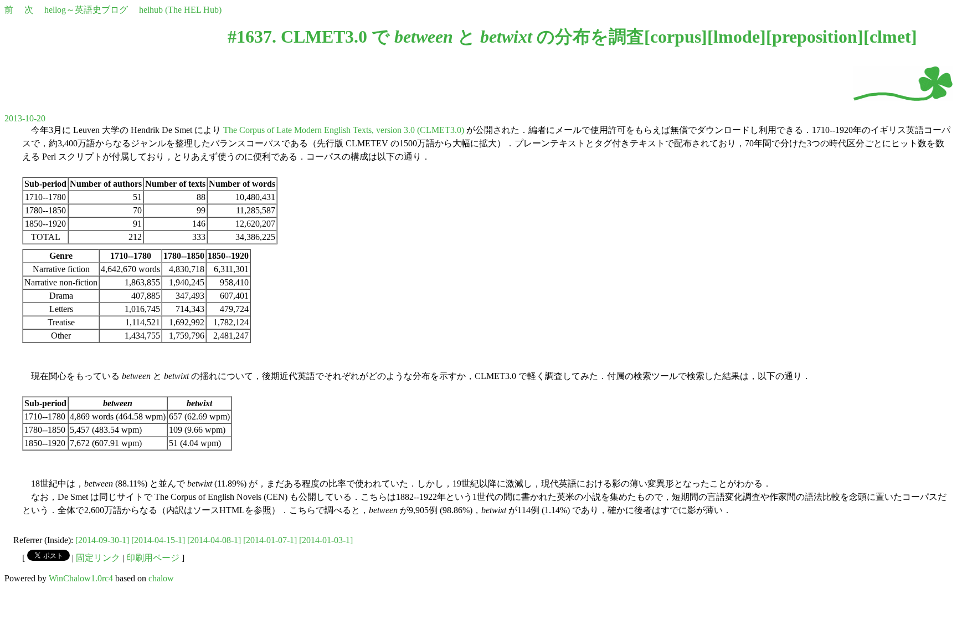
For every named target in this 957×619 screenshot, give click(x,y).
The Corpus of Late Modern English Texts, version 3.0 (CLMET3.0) (343, 130)
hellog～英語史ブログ (86, 9)
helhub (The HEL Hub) (180, 9)
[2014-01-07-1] (270, 540)
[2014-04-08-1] (214, 540)
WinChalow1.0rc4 (81, 578)
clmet (890, 37)
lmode (736, 37)
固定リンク (98, 557)
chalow (161, 578)
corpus (675, 37)
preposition (814, 37)
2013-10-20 (24, 118)
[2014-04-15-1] (158, 540)
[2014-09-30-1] (102, 540)
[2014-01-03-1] (326, 540)
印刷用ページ (152, 557)
